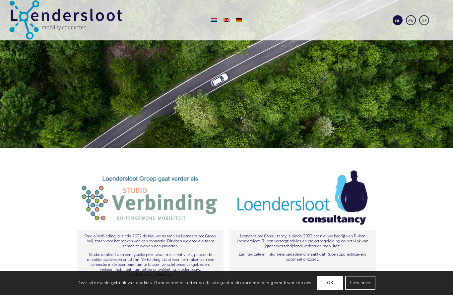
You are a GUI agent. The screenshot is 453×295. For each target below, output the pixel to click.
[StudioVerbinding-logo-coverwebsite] (150, 197)
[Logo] (66, 20)
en (411, 21)
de (424, 21)
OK (330, 282)
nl (397, 21)
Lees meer (360, 282)
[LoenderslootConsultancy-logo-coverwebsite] (302, 197)
